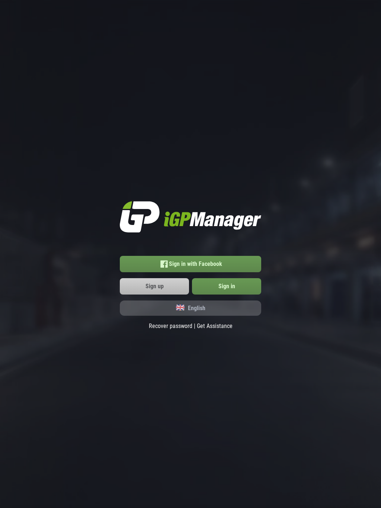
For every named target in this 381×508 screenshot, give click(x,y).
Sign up (154, 286)
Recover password (170, 325)
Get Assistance (215, 325)
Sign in (226, 286)
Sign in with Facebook (195, 263)
